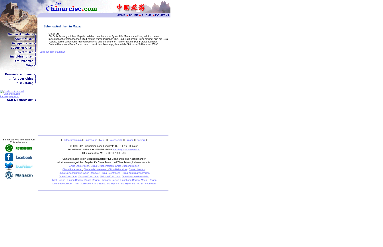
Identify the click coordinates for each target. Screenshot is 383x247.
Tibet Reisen (58, 180)
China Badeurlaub (62, 183)
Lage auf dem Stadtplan (53, 51)
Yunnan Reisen (74, 180)
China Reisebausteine (70, 173)
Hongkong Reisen (130, 180)
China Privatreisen (72, 169)
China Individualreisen (95, 169)
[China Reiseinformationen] (18, 75)
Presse (129, 140)
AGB (102, 140)
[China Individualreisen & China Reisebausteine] (18, 58)
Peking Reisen (92, 180)
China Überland (137, 169)
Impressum (91, 140)
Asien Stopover (91, 173)
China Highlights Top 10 (130, 183)
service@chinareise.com (126, 149)
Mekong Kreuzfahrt (110, 176)
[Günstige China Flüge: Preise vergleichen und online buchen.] (18, 66)
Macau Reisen (148, 180)
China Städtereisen (79, 166)
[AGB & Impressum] (18, 101)
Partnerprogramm (72, 140)
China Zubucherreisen (127, 166)
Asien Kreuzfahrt (68, 176)
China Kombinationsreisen (136, 173)
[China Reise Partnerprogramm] (18, 96)
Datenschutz (115, 140)
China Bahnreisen (117, 169)
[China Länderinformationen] (18, 80)
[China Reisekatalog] (18, 84)
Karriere (141, 140)
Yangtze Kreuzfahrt (88, 176)
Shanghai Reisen (110, 180)
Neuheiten (150, 183)
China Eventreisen (110, 173)
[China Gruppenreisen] (18, 44)
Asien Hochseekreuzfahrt (135, 176)
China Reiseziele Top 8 (104, 183)
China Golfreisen (82, 183)
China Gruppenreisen (102, 166)
